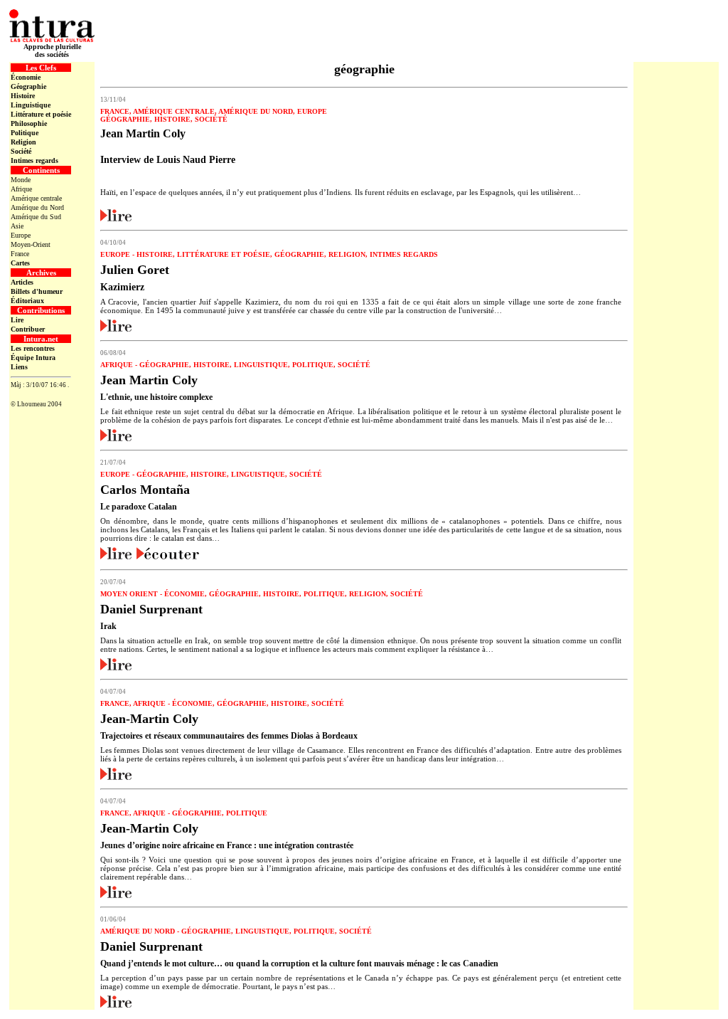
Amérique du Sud (36, 217)
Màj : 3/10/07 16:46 (38, 385)
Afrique (21, 189)
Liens (19, 367)
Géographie (28, 86)
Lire (17, 320)
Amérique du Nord (37, 207)
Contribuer (28, 329)
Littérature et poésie (41, 114)
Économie (26, 77)
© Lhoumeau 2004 (36, 404)
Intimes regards (34, 160)
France (20, 254)
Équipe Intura (33, 357)
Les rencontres (33, 348)
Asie (17, 226)
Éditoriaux (27, 301)
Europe (21, 235)
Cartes (20, 263)
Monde (21, 180)
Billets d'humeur (37, 291)
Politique (24, 133)
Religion (23, 142)
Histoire (23, 96)
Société (21, 151)
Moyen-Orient (30, 244)
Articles (22, 282)
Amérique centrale (36, 198)
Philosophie (29, 123)
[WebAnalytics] (40, 397)
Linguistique (30, 105)
